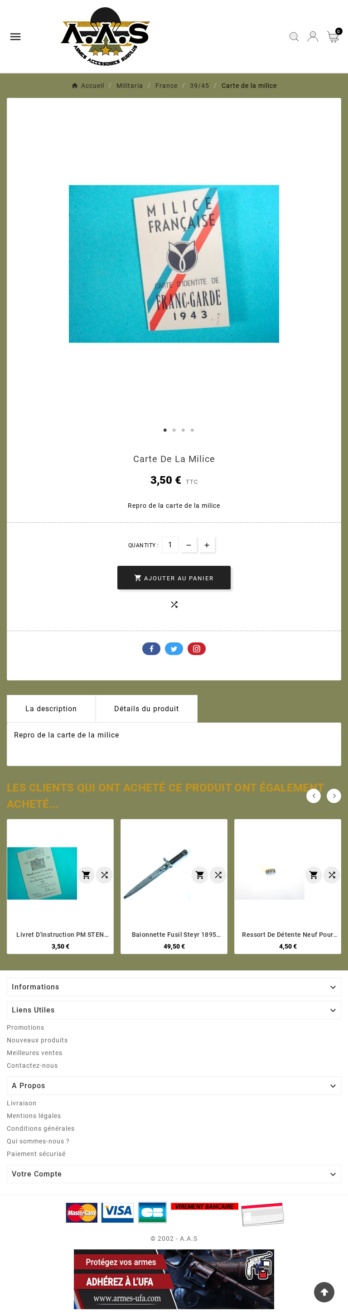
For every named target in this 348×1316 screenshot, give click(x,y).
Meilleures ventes (35, 1052)
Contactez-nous (32, 1065)
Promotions (25, 1027)
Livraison (22, 1103)
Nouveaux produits (37, 1040)
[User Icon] (313, 36)
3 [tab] (183, 430)
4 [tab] (192, 430)
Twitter (174, 648)
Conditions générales (41, 1128)
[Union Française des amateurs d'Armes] (174, 1279)
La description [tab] (51, 708)
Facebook (151, 648)
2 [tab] (174, 430)
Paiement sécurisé (36, 1153)
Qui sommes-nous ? (38, 1141)
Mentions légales (34, 1115)
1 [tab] (164, 430)
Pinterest (197, 648)
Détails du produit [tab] (146, 708)
